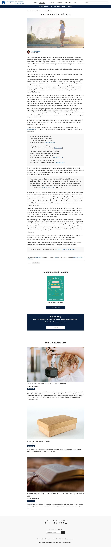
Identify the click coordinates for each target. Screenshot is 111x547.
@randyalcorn (38, 257)
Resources (34, 10)
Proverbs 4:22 (31, 129)
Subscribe (55, 327)
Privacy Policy (40, 538)
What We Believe (63, 538)
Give (75, 2)
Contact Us (68, 2)
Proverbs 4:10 (58, 148)
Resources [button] (42, 2)
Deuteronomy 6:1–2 (48, 187)
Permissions (48, 538)
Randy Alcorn (36, 51)
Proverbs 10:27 (60, 162)
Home (35, 2)
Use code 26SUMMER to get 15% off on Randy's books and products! (55, 6)
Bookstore (51, 2)
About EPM (59, 2)
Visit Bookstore (55, 307)
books (56, 257)
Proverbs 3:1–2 (50, 142)
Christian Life (36, 262)
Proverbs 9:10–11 (57, 157)
